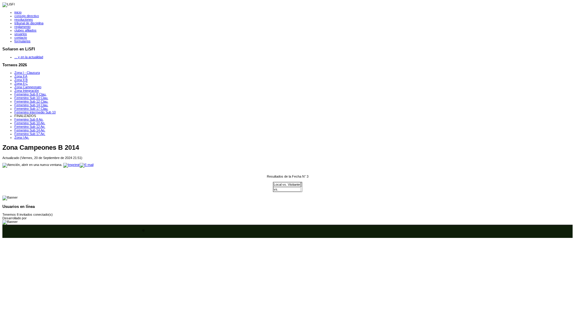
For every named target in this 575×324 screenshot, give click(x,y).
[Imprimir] (71, 164)
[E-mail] (86, 164)
